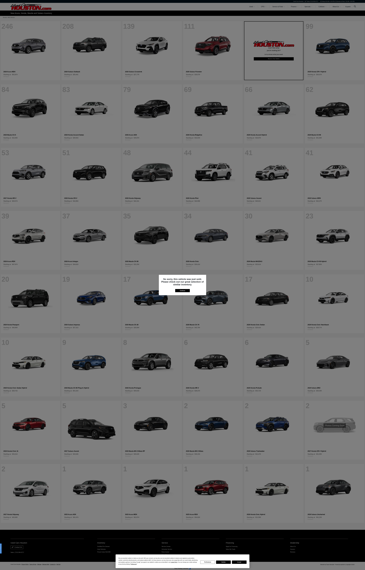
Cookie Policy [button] (174, 562)
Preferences (207, 562)
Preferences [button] (134, 564)
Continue (182, 290)
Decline (223, 562)
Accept (239, 562)
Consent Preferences (0, 548)
